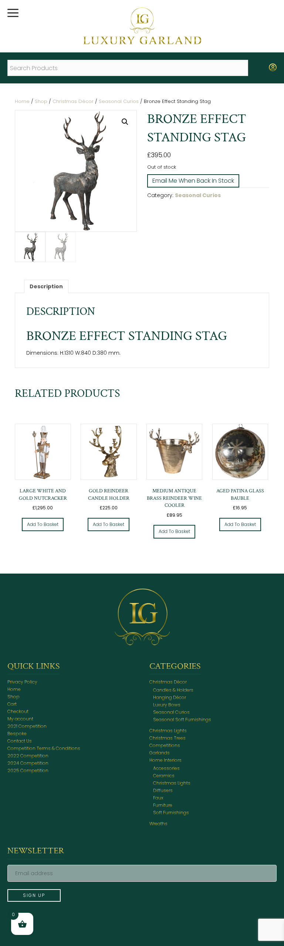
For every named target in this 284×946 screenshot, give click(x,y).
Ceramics (164, 776)
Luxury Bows (166, 705)
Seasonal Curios (119, 101)
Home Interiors (165, 760)
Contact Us (19, 741)
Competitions (164, 745)
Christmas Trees (167, 738)
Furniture (162, 805)
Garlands (159, 753)
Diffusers (163, 790)
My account (20, 719)
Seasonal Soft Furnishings (182, 719)
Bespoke (17, 733)
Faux (158, 798)
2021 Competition (27, 726)
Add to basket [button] (42, 524)
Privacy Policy (22, 682)
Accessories (166, 768)
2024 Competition (27, 763)
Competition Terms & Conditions (43, 748)
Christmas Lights (168, 730)
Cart (12, 704)
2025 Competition (27, 770)
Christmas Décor (73, 101)
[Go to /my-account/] (272, 67)
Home (22, 101)
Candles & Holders (173, 690)
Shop (41, 101)
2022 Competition (27, 756)
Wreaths (158, 824)
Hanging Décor (169, 697)
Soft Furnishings (171, 812)
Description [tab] (46, 286)
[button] (125, 121)
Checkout (17, 711)
